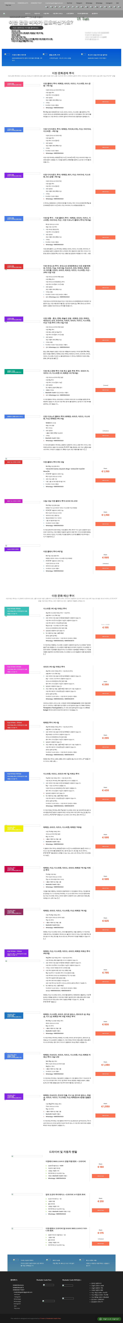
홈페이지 (28, 13)
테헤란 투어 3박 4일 (51, 723)
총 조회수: (94, 1299)
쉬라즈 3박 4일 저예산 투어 (54, 667)
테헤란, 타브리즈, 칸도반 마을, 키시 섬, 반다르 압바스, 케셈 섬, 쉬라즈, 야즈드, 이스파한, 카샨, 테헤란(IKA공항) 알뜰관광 (67, 1097)
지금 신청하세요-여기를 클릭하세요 (26, 28)
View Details (105, 101)
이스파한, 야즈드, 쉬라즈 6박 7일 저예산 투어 (61, 774)
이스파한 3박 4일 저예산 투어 (55, 609)
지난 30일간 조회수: (97, 1295)
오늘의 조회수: (95, 1286)
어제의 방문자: (95, 1290)
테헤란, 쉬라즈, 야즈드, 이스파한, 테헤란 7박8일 (62, 827)
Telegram (79, 3)
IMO (117, 3)
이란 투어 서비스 (58, 13)
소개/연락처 (70, 13)
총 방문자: (94, 1302)
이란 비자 (37, 13)
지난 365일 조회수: (97, 1297)
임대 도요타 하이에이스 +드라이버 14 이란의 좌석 (65, 1194)
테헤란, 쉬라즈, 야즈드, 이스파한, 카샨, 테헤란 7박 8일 (65, 911)
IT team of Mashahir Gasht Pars (50, 1318)
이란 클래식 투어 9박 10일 (53, 462)
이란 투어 (46, 13)
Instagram (109, 3)
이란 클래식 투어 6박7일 (53, 551)
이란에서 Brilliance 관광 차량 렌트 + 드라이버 (66, 1161)
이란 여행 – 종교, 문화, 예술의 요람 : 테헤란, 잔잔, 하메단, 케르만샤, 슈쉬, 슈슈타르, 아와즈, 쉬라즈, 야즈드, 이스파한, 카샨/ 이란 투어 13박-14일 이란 (67, 320)
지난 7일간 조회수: (97, 1293)
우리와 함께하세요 (82, 13)
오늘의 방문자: (95, 1288)
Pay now (8, 5)
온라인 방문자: (95, 1283)
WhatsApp (89, 3)
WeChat (69, 3)
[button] (109, 1319)
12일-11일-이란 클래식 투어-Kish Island (60, 501)
